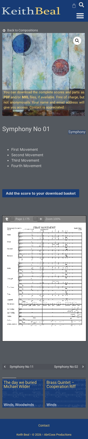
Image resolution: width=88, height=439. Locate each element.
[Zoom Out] (35, 219)
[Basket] (75, 5)
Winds (9, 405)
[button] (81, 4)
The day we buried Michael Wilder (20, 384)
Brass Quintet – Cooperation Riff (61, 384)
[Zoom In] (40, 219)
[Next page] (12, 219)
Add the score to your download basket (41, 193)
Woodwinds (24, 405)
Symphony (77, 132)
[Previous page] (6, 219)
